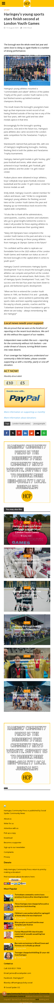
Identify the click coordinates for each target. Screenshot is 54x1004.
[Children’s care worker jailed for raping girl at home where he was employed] (8, 916)
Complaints (9, 852)
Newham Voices (28, 999)
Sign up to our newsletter (14, 847)
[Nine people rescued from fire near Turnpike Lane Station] (8, 925)
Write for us (9, 823)
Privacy (7, 857)
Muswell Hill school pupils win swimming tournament (27, 696)
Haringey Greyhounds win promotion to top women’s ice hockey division (27, 596)
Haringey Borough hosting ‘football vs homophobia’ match (27, 629)
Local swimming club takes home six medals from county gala (27, 662)
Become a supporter (12, 842)
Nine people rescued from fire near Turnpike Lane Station (29, 923)
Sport (7, 10)
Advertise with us (11, 828)
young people (39, 423)
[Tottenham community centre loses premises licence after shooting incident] (8, 898)
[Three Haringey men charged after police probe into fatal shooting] (8, 907)
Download (8, 838)
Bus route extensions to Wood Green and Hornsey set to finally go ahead (32, 944)
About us (7, 818)
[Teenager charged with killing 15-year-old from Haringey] (8, 955)
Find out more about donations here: (19, 876)
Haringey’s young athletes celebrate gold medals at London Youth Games (27, 529)
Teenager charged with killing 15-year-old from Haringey (32, 954)
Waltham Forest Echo (34, 996)
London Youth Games (21, 423)
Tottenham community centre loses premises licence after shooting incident (31, 896)
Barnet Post (16, 999)
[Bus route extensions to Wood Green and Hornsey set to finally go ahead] (8, 946)
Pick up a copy (10, 833)
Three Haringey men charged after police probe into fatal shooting (32, 905)
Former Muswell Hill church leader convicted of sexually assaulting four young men (30, 934)
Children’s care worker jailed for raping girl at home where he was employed (32, 914)
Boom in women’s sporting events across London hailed (27, 562)
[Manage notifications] (4, 993)
